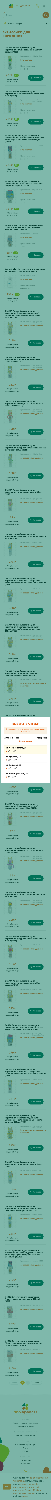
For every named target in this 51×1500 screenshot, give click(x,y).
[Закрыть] (47, 719)
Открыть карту (25, 741)
